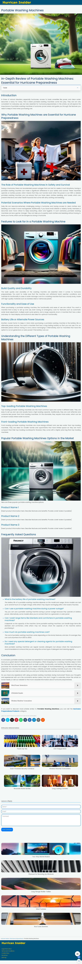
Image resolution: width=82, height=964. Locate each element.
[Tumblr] (25, 720)
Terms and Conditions (8, 951)
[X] (12, 720)
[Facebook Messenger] (8, 720)
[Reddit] (43, 720)
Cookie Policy (5, 953)
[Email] (38, 720)
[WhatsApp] (21, 720)
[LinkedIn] (30, 720)
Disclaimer (5, 955)
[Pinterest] (16, 720)
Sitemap (4, 957)
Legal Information (7, 949)
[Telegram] (34, 720)
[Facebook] (3, 720)
